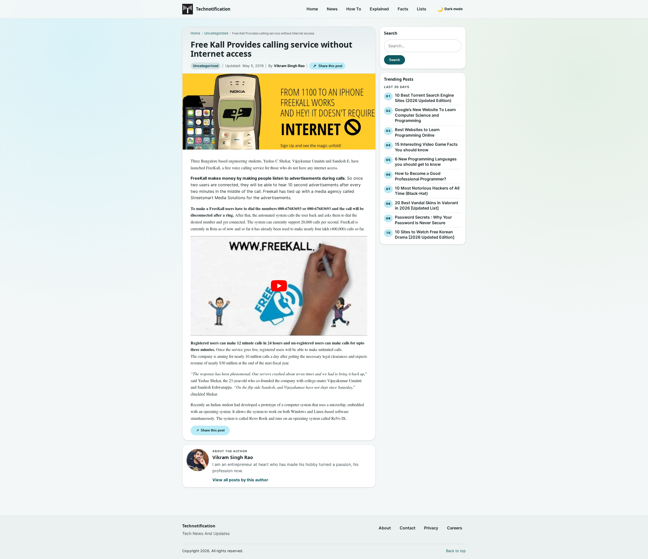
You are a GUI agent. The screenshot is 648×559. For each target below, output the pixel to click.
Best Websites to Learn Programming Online (417, 132)
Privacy (431, 527)
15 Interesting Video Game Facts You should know (426, 147)
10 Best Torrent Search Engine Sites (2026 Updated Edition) (424, 98)
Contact (407, 527)
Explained (379, 8)
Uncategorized (205, 66)
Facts (403, 8)
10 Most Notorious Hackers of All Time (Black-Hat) (427, 190)
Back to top (456, 551)
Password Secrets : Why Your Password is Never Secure (423, 220)
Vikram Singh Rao (289, 66)
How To (353, 8)
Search (394, 60)
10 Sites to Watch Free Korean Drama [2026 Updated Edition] (424, 234)
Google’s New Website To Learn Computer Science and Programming (425, 115)
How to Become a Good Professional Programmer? (420, 176)
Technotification (213, 9)
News (332, 8)
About (385, 527)
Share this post (327, 66)
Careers (454, 527)
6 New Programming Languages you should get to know (426, 161)
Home (312, 8)
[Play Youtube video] (279, 285)
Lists (421, 8)
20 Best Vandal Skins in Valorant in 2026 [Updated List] (426, 205)
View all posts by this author (240, 479)
